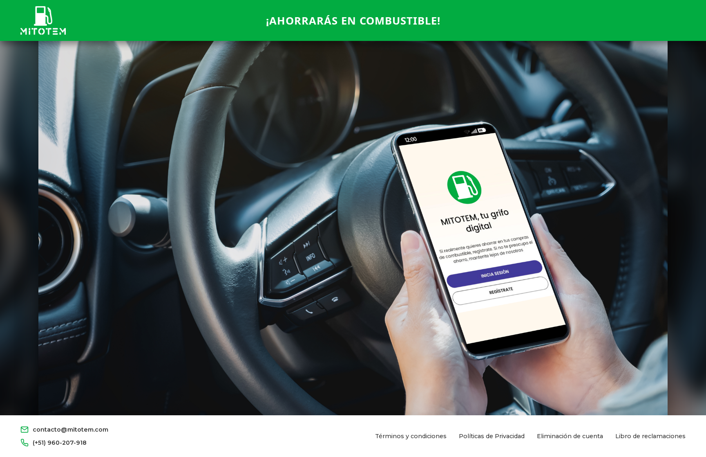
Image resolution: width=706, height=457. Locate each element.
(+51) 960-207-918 (60, 442)
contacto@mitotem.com (70, 429)
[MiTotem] (43, 20)
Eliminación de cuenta (570, 436)
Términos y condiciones (411, 436)
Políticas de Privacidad (492, 436)
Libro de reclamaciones (650, 436)
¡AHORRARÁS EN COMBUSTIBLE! (353, 21)
